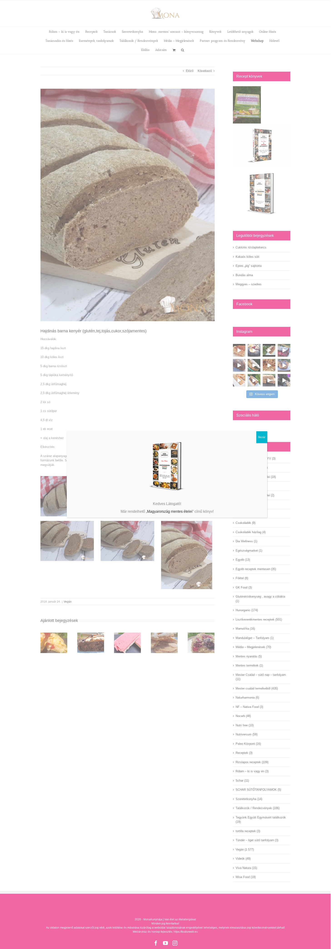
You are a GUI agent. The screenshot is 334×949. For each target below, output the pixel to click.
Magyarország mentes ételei (169, 511)
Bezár (261, 437)
